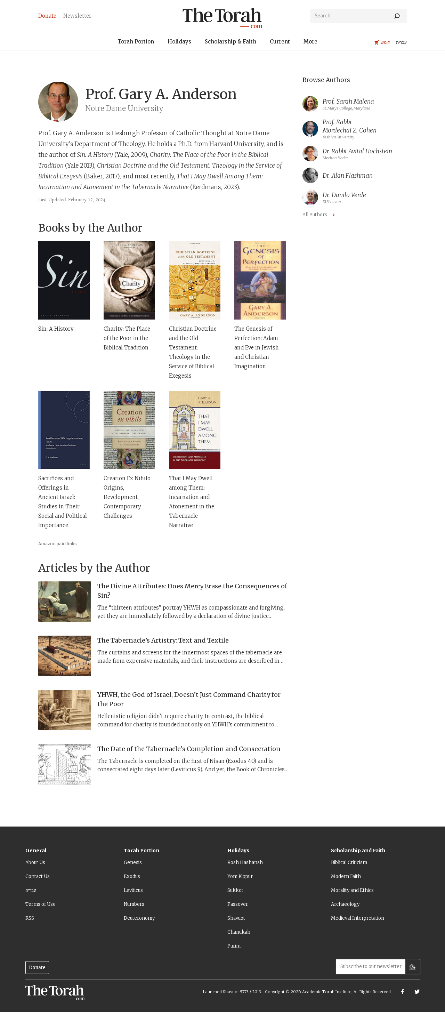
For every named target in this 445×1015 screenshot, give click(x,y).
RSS (29, 918)
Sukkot (235, 890)
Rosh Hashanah (245, 862)
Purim (234, 946)
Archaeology (345, 904)
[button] (136, 42)
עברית (30, 890)
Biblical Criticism (349, 862)
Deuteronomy (139, 918)
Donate (37, 967)
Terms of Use (40, 904)
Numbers (134, 904)
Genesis (133, 862)
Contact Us (37, 876)
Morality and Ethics (352, 890)
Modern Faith (346, 876)
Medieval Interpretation (357, 918)
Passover (237, 904)
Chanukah (238, 932)
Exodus (132, 876)
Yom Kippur (240, 876)
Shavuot (236, 918)
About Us (35, 862)
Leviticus (133, 890)
